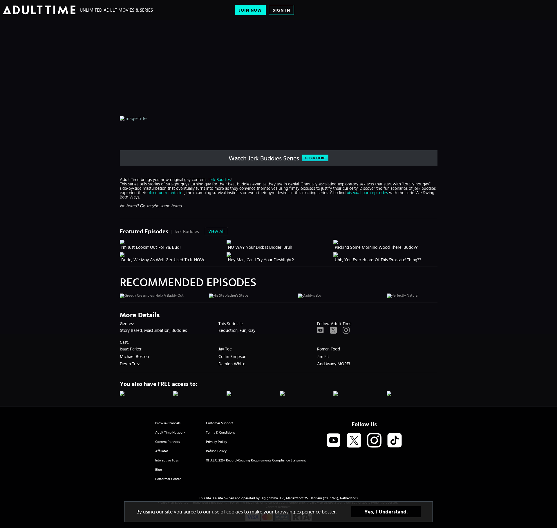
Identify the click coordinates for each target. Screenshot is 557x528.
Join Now (250, 10)
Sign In (281, 10)
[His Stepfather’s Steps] (252, 295)
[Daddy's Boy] (342, 295)
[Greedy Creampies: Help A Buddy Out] (163, 295)
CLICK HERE (315, 158)
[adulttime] (39, 10)
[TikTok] (394, 440)
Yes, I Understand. (386, 511)
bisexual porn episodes (367, 192)
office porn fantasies (165, 192)
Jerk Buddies (219, 179)
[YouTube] (320, 330)
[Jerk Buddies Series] (252, 50)
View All (216, 231)
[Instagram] (346, 330)
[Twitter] (333, 330)
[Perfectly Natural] (431, 295)
